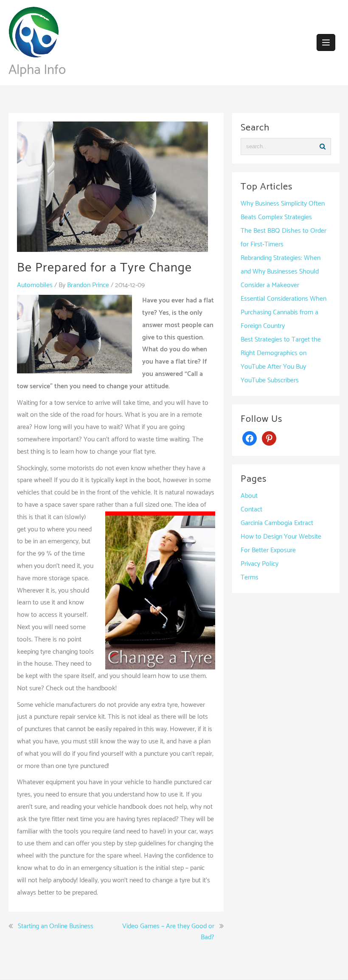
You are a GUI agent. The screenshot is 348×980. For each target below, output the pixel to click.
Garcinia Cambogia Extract (277, 523)
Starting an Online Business (55, 926)
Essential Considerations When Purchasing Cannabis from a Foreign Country (283, 312)
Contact (251, 509)
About (249, 496)
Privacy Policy (259, 564)
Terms (249, 577)
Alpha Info (37, 70)
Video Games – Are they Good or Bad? (168, 932)
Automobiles (35, 285)
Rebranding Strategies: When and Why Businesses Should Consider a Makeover (280, 271)
